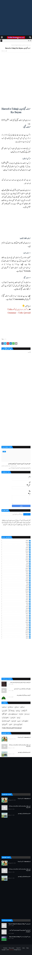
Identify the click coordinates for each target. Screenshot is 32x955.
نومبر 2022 (28, 615)
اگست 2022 (28, 620)
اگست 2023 (28, 599)
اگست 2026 (28, 540)
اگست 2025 (28, 558)
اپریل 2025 (28, 565)
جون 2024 (28, 582)
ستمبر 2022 (28, 618)
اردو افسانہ (4, 707)
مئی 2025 (28, 563)
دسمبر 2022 (28, 613)
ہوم (30, 45)
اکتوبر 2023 (28, 596)
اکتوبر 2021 (28, 638)
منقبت (10, 724)
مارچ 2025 (28, 566)
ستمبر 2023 (28, 598)
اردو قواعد (28, 45)
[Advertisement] (16, 18)
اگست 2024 (28, 578)
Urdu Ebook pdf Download (11, 728)
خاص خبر (21, 714)
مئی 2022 (28, 625)
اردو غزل (17, 707)
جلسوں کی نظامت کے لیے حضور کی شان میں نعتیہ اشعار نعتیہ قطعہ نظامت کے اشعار (20, 682)
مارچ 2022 (28, 629)
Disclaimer (5, 948)
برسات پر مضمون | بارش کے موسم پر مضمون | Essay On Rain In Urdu (20, 936)
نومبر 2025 (28, 554)
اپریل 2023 (28, 606)
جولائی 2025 (28, 559)
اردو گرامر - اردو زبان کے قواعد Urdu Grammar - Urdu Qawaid (19, 310)
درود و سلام (27, 714)
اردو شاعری (10, 707)
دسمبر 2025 (28, 552)
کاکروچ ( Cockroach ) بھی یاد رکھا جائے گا (24, 737)
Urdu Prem (11, 949)
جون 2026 (28, 544)
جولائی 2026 (28, 542)
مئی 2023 (28, 605)
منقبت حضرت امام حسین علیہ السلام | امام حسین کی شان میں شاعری (19, 464)
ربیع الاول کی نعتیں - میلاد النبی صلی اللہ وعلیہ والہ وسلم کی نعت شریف (22, 689)
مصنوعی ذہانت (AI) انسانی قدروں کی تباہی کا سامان (24, 752)
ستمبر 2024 (28, 577)
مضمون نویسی (4, 724)
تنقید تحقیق (4, 714)
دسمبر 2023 (28, 592)
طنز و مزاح (14, 721)
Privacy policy (11, 948)
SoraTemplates (13, 952)
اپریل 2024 (28, 585)
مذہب (19, 721)
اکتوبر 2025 (28, 556)
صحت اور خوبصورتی (6, 721)
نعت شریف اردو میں (18, 724)
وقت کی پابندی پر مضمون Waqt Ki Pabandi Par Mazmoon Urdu (19, 924)
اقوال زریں (4, 711)
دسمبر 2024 (28, 571)
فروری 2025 (28, 568)
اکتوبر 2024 (28, 575)
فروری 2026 (28, 549)
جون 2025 (28, 561)
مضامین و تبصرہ (25, 721)
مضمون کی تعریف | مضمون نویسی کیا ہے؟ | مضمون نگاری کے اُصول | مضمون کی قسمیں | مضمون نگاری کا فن (20, 930)
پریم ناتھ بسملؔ (11, 711)
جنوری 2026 (28, 551)
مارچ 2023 (28, 608)
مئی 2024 (28, 584)
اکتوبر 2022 (28, 617)
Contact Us (18, 948)
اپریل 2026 (28, 547)
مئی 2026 (28, 545)
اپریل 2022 (28, 627)
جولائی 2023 (28, 601)
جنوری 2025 (28, 570)
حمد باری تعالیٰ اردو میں (12, 714)
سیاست (18, 717)
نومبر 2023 (28, 594)
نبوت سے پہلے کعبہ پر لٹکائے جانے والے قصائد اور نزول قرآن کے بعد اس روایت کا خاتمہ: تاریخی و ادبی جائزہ (20, 745)
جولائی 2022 (28, 622)
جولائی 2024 (28, 580)
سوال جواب (13, 717)
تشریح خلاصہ (24, 711)
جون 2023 (28, 603)
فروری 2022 (28, 631)
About (23, 948)
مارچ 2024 (28, 587)
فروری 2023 (28, 610)
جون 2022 (28, 624)
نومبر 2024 (28, 573)
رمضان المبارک (5, 717)
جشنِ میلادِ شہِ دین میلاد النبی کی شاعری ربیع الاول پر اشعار (24, 695)
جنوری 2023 (28, 611)
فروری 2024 (28, 589)
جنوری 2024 (28, 591)
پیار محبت (18, 711)
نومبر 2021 (28, 636)
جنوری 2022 (28, 632)
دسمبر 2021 (28, 634)
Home (27, 948)
